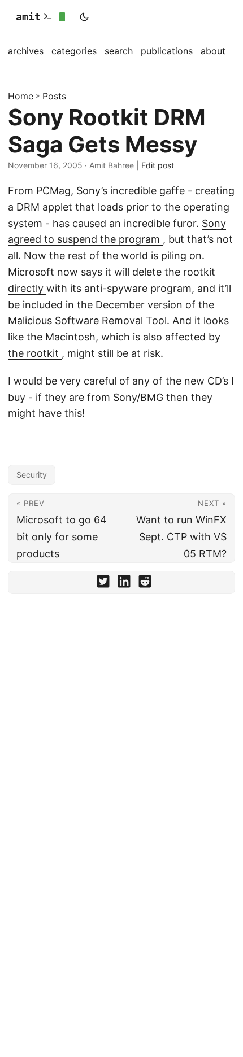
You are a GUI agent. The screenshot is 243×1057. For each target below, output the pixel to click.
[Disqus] (121, 759)
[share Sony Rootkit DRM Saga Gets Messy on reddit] (145, 583)
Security (31, 474)
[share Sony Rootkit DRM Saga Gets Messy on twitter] (103, 583)
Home (20, 96)
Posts (54, 96)
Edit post (157, 165)
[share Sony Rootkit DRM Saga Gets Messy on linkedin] (124, 583)
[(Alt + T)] (84, 17)
